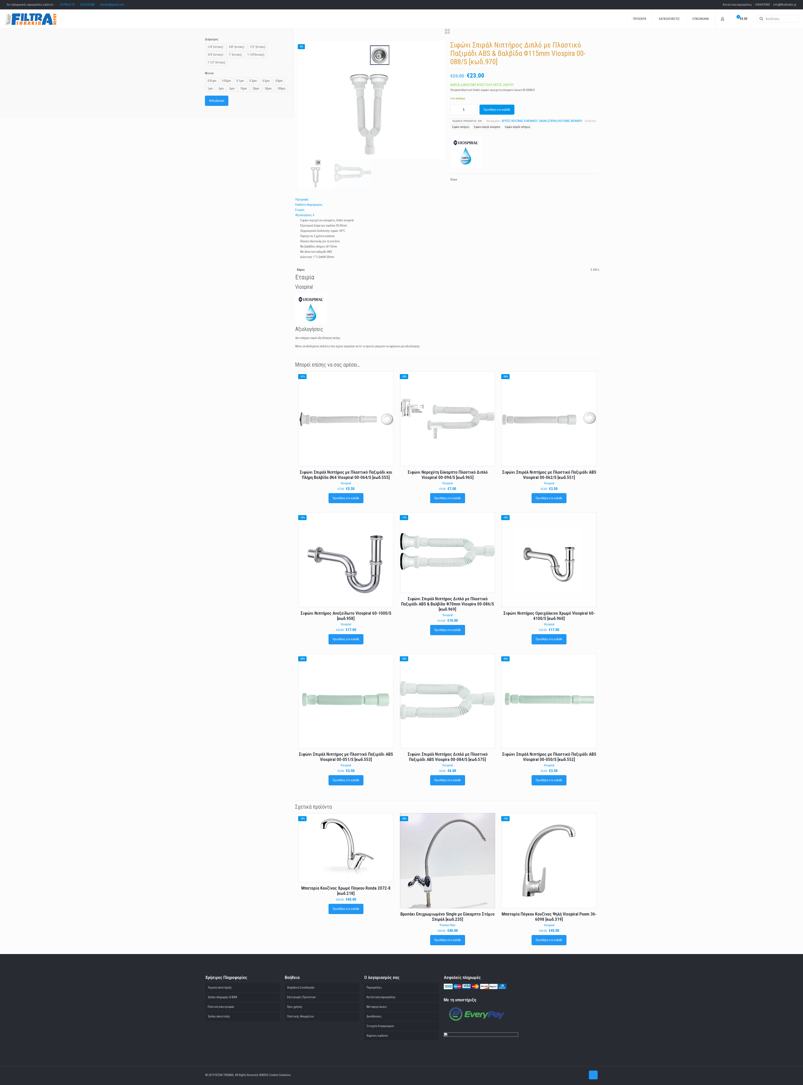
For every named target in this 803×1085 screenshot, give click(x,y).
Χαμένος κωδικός (377, 1035)
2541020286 (87, 4)
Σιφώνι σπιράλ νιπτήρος (517, 126)
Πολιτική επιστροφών (221, 1006)
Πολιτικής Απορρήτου (300, 1016)
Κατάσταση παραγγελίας (737, 4)
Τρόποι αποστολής (219, 1016)
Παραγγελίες (374, 987)
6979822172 (67, 4)
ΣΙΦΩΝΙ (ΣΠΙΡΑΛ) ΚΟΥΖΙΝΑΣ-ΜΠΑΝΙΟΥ (560, 121)
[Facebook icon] (583, 1075)
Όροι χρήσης (294, 1006)
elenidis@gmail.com (112, 4)
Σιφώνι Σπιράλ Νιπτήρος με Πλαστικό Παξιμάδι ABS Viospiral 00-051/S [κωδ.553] (346, 757)
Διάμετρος (211, 39)
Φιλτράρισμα (216, 100)
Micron (209, 73)
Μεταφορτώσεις (377, 1006)
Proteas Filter (447, 925)
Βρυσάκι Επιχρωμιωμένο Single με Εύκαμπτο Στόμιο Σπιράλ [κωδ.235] (447, 917)
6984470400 (762, 4)
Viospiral (346, 483)
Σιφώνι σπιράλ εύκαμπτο (487, 126)
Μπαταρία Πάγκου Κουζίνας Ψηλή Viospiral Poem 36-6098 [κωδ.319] (549, 917)
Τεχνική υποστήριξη (219, 987)
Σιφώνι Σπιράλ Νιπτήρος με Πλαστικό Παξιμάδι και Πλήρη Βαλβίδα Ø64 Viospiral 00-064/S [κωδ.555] (346, 475)
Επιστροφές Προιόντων (301, 997)
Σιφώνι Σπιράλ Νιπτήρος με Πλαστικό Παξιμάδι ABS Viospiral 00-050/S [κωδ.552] (549, 757)
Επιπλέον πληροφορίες (309, 204)
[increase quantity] (472, 109)
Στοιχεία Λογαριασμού (380, 1026)
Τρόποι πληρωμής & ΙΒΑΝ (222, 997)
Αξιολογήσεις (304, 215)
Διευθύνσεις (374, 1016)
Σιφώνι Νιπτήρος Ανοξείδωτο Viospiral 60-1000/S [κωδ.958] (345, 616)
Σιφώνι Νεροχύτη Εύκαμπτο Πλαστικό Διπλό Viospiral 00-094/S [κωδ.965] (448, 475)
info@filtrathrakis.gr (784, 4)
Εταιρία (299, 210)
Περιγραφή (301, 199)
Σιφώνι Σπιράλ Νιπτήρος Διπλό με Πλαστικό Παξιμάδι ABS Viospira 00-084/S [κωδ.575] (448, 757)
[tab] (447, 199)
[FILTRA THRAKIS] (30, 18)
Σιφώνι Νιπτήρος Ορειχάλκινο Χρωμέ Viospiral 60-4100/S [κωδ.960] (549, 616)
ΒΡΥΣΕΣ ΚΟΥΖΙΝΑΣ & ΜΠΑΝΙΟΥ (519, 121)
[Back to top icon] (593, 1075)
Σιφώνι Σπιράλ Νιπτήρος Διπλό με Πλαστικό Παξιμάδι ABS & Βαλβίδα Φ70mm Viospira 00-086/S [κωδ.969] (447, 604)
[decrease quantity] (455, 109)
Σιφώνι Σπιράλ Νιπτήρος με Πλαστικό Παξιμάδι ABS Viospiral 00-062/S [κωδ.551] (549, 475)
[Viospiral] (466, 152)
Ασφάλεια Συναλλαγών (301, 987)
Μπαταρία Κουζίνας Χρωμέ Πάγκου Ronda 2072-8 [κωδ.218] (346, 891)
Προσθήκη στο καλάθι (497, 109)
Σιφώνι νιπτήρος (460, 126)
